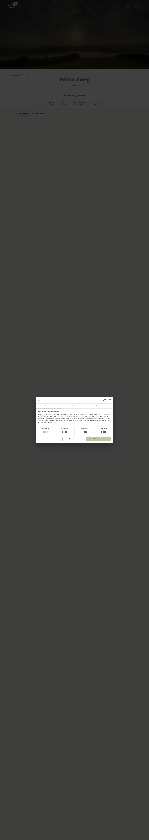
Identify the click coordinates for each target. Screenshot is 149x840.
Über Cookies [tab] (100, 406)
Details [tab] (74, 406)
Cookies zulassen (99, 439)
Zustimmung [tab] (49, 406)
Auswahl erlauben (74, 439)
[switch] (64, 432)
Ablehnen (50, 439)
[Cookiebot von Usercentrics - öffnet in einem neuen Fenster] (103, 400)
